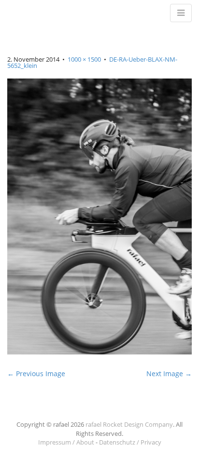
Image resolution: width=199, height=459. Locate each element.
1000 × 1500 (84, 59)
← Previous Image (36, 373)
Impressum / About (66, 442)
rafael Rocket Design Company (129, 424)
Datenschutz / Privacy (130, 442)
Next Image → (169, 373)
